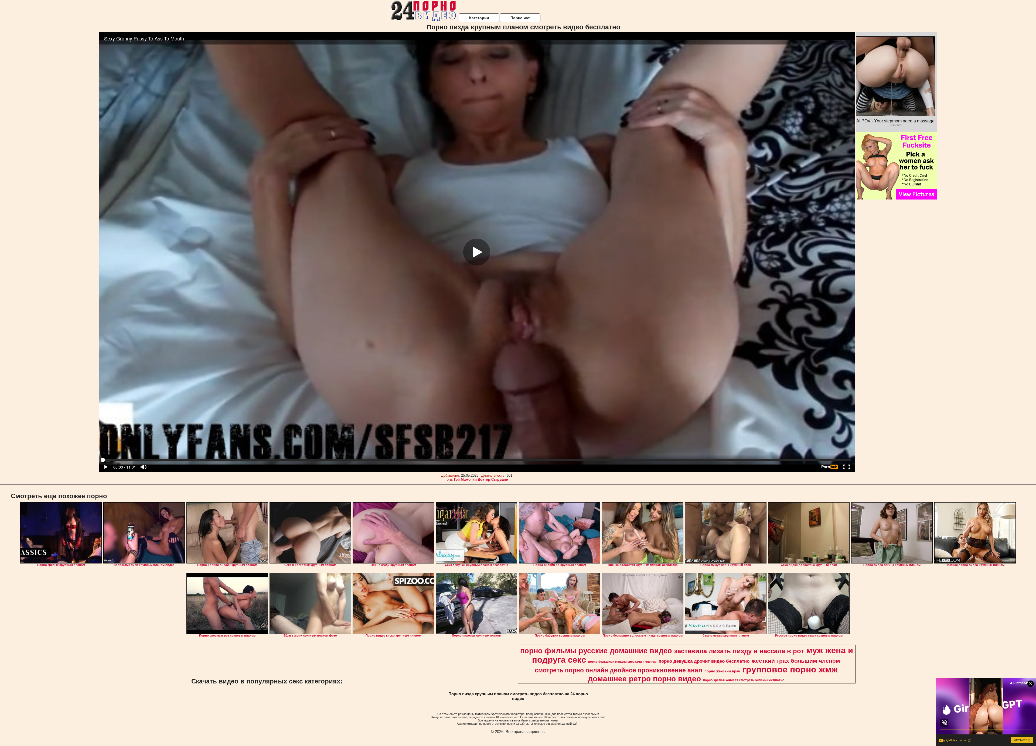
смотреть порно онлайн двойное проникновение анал (618, 670)
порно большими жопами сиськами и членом (622, 661)
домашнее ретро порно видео (644, 679)
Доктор (484, 479)
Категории (479, 18)
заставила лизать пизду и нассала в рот (739, 651)
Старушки (499, 479)
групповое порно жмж (790, 669)
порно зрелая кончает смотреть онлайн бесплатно (743, 680)
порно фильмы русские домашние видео (596, 651)
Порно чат (520, 18)
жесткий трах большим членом (796, 661)
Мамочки (469, 479)
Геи (457, 479)
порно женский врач (722, 671)
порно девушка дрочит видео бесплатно (704, 661)
